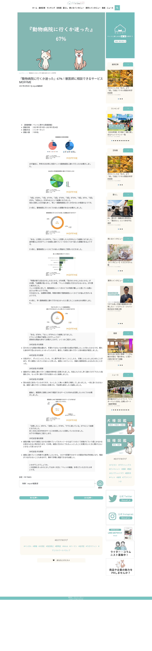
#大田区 (42, 546)
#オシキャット (114, 469)
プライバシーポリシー (79, 597)
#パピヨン (113, 465)
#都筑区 (58, 546)
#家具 (119, 477)
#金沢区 (81, 546)
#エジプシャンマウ (116, 473)
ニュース (110, 8)
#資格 (35, 546)
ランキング (51, 8)
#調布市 (128, 473)
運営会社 (70, 597)
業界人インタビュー (93, 8)
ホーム (34, 8)
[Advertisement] (61, 106)
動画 (103, 8)
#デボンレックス (124, 465)
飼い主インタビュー (76, 8)
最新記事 (42, 8)
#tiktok (65, 546)
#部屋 (123, 469)
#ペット (112, 477)
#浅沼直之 (50, 546)
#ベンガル (28, 546)
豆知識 (58, 8)
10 (128, 140)
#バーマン (73, 546)
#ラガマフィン (91, 546)
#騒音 (129, 469)
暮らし (65, 8)
